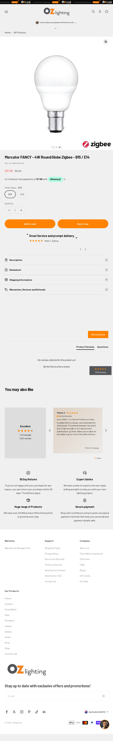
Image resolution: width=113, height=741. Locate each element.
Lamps (8, 626)
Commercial (11, 653)
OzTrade (84, 581)
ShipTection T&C (53, 575)
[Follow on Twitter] (14, 712)
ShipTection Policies (55, 570)
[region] (78, 430)
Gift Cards (85, 575)
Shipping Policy (52, 548)
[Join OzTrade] (56, 2)
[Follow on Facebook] (7, 712)
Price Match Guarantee (91, 553)
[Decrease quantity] (9, 210)
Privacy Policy (52, 553)
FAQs (82, 564)
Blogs (83, 570)
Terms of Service (53, 564)
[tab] (85, 347)
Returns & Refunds (54, 559)
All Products (20, 32)
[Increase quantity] (21, 210)
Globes (8, 631)
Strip (7, 642)
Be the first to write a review (56, 366)
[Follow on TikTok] (37, 712)
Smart (8, 637)
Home (8, 32)
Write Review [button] (98, 334)
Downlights (10, 609)
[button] (56, 366)
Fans (7, 615)
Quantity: (9, 203)
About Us (84, 548)
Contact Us (50, 581)
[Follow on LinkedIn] (44, 712)
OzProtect (85, 559)
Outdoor (9, 603)
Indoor (8, 598)
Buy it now (83, 223)
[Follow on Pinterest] (29, 712)
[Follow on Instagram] (22, 712)
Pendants (10, 620)
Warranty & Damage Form (18, 548)
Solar (7, 648)
